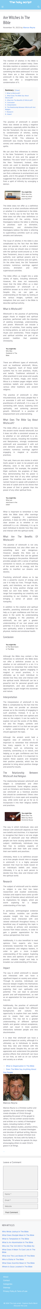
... (4, 1151)
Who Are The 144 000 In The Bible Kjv (18, 1246)
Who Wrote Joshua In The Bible (15, 1232)
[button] (38, 7)
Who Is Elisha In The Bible (13, 1259)
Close (17, 90)
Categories (7, 1284)
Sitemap (6, 1288)
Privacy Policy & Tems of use (15, 1291)
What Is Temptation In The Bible (15, 1239)
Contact (6, 1280)
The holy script (20, 2)
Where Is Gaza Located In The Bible (17, 1267)
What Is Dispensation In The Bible (20, 1066)
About (5, 1277)
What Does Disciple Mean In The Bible (18, 1235)
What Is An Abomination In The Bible (17, 1242)
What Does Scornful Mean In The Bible (18, 1263)
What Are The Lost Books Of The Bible (18, 1256)
